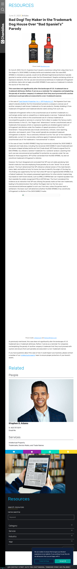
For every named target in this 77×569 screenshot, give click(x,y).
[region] (52, 556)
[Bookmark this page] (32, 452)
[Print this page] (50, 452)
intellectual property (28, 355)
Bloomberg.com (45, 66)
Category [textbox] (13, 525)
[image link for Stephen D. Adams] (41, 400)
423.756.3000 (64, 567)
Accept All (63, 561)
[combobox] (41, 526)
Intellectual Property (17, 443)
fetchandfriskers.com (50, 338)
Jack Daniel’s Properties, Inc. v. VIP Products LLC (36, 101)
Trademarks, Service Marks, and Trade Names (26, 445)
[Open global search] (2, 10)
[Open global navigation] (2, 4)
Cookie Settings (44, 561)
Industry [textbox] (13, 536)
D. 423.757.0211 (15, 428)
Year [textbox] (11, 542)
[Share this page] (14, 452)
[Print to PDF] (68, 452)
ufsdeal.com (37, 338)
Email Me (12, 430)
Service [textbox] (12, 531)
